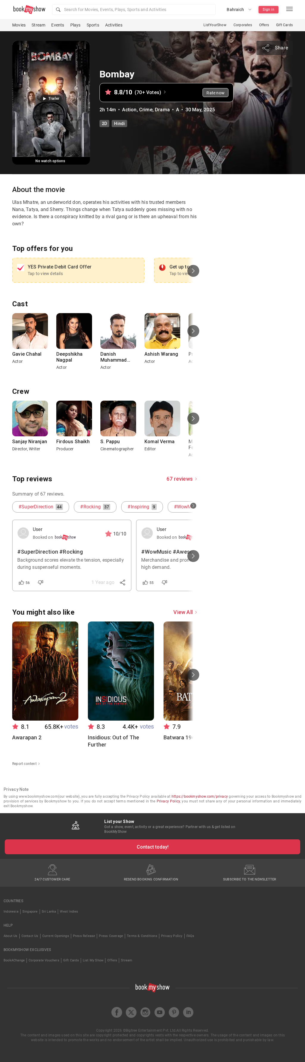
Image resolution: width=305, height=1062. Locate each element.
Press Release (84, 936)
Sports (93, 25)
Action (129, 110)
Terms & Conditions (142, 936)
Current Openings (55, 936)
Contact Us (29, 936)
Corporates (243, 25)
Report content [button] (24, 764)
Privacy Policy (168, 801)
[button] (134, 9)
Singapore (30, 911)
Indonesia (11, 911)
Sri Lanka (49, 911)
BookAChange (14, 960)
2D (104, 123)
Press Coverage (111, 936)
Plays (75, 25)
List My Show (93, 960)
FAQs (190, 936)
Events (57, 25)
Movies (19, 25)
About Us (11, 936)
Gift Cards (284, 25)
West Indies (69, 911)
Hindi (119, 123)
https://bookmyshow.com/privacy (200, 796)
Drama (162, 110)
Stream (38, 25)
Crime (145, 110)
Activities (113, 25)
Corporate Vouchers (44, 960)
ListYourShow (214, 25)
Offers (264, 25)
